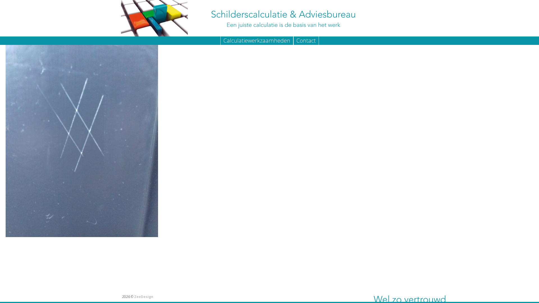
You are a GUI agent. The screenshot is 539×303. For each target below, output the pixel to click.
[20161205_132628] (269, 135)
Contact (306, 40)
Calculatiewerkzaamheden (256, 40)
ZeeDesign (143, 296)
